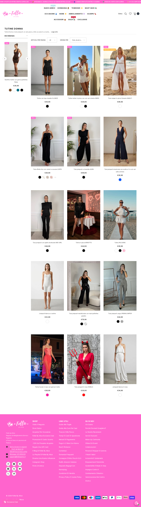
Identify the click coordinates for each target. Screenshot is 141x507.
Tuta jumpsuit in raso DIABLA (83, 387)
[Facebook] (8, 464)
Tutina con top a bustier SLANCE (47, 98)
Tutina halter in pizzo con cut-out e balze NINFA (83, 98)
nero (47, 106)
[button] (5, 59)
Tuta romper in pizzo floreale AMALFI (120, 98)
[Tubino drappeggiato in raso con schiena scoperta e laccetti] (16, 59)
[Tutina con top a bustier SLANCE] (47, 70)
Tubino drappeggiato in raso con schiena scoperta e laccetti (16, 81)
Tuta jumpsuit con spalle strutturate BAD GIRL (47, 242)
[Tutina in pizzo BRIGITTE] (83, 215)
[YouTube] (20, 469)
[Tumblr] (14, 469)
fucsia (47, 395)
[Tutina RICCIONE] (120, 215)
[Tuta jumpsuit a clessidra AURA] (83, 141)
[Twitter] (8, 474)
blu (8, 90)
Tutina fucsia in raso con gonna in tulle (47, 387)
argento (85, 324)
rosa (124, 250)
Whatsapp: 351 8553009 (17, 454)
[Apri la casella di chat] (136, 502)
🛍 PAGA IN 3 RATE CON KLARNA (113, 2)
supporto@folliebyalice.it (18, 457)
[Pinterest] (20, 464)
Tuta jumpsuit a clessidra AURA (84, 169)
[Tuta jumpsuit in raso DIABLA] (83, 359)
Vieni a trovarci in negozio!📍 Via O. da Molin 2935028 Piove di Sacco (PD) (18, 449)
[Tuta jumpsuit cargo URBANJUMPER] (120, 286)
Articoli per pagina (38, 40)
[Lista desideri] (130, 13)
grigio (122, 321)
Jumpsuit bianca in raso (120, 387)
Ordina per (64, 40)
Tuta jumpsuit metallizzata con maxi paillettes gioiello (83, 315)
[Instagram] (14, 464)
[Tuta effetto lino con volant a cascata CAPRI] (47, 141)
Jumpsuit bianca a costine (47, 313)
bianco (12, 90)
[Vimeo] (14, 474)
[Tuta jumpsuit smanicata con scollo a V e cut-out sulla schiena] (120, 141)
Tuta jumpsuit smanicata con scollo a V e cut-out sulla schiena (120, 170)
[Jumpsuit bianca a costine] (47, 286)
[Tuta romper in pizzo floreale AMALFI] (120, 70)
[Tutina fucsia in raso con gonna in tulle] (47, 359)
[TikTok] (8, 469)
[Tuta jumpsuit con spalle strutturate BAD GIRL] (47, 215)
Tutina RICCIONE (120, 242)
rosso (83, 395)
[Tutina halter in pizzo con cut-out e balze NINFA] (83, 70)
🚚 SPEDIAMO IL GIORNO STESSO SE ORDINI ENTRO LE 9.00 (51, 2)
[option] (16, 68)
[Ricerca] (125, 13)
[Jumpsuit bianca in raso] (120, 359)
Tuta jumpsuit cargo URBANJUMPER (120, 313)
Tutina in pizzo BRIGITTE (84, 242)
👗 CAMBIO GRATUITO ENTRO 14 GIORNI (86, 2)
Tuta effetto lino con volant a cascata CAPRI (47, 169)
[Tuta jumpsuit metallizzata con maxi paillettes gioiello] (83, 286)
